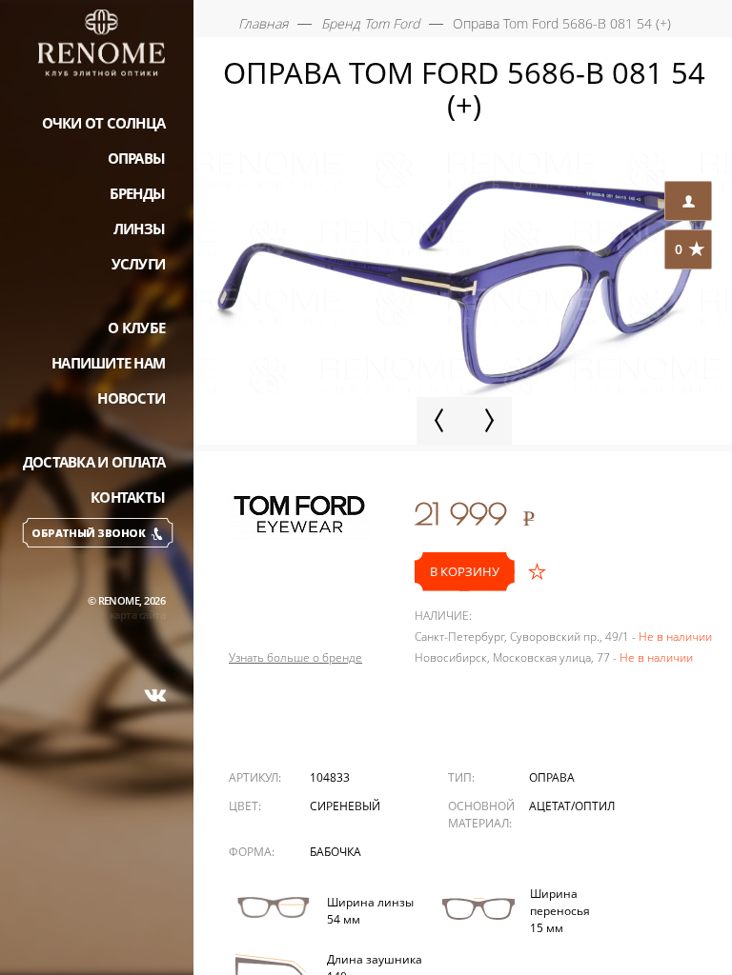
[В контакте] (155, 695)
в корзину (464, 571)
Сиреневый (345, 806)
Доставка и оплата (94, 461)
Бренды (138, 193)
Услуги (139, 263)
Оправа (552, 777)
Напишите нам (108, 362)
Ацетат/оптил (572, 806)
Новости (131, 398)
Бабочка (335, 852)
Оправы (137, 158)
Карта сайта (137, 614)
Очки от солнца (104, 122)
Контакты (128, 497)
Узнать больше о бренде (295, 658)
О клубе (136, 327)
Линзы (139, 228)
